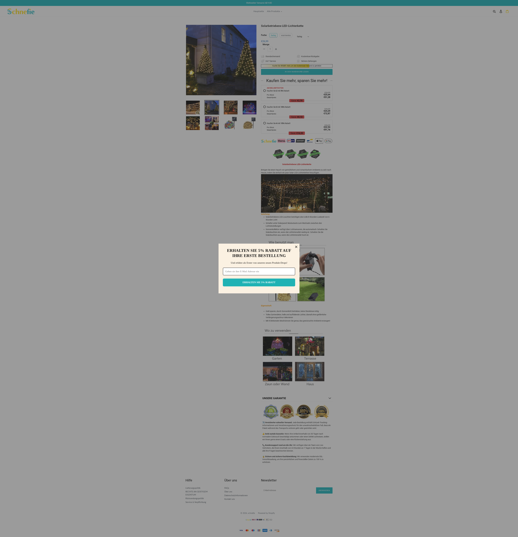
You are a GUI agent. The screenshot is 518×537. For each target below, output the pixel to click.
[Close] (296, 247)
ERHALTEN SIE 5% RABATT (259, 282)
